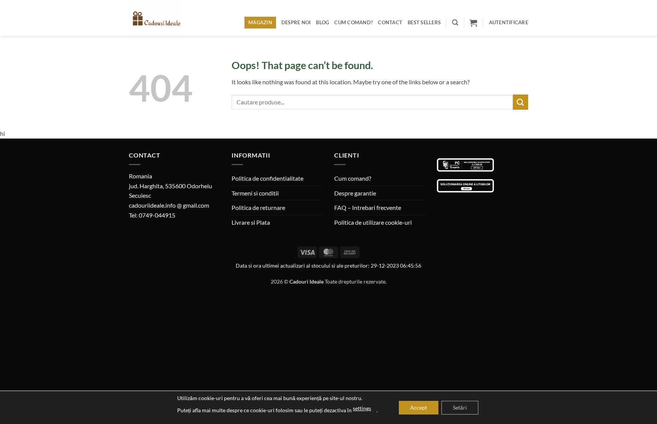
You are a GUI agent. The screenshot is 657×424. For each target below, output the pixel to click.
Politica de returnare (258, 207)
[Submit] (520, 102)
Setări (460, 407)
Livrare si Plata (251, 222)
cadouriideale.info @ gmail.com (169, 205)
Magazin (260, 22)
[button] (455, 22)
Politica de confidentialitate (267, 178)
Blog (322, 22)
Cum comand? (353, 22)
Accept (418, 407)
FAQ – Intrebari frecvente (367, 207)
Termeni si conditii (255, 193)
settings (362, 408)
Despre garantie (355, 193)
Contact (390, 22)
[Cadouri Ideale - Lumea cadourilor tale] (160, 19)
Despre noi (296, 22)
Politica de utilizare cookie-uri (373, 222)
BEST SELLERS (424, 22)
